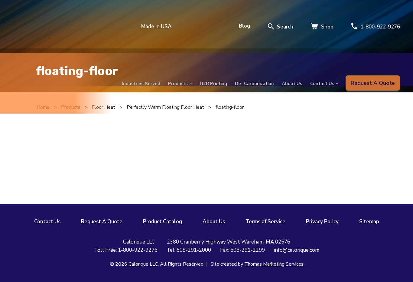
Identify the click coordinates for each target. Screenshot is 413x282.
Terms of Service (265, 221)
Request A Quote (101, 221)
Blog (244, 25)
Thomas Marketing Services (274, 264)
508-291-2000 (194, 250)
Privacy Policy (322, 221)
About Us (214, 221)
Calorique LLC (143, 264)
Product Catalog (162, 221)
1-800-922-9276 (138, 250)
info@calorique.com (296, 250)
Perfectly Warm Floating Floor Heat (165, 107)
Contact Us (47, 221)
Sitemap (369, 221)
